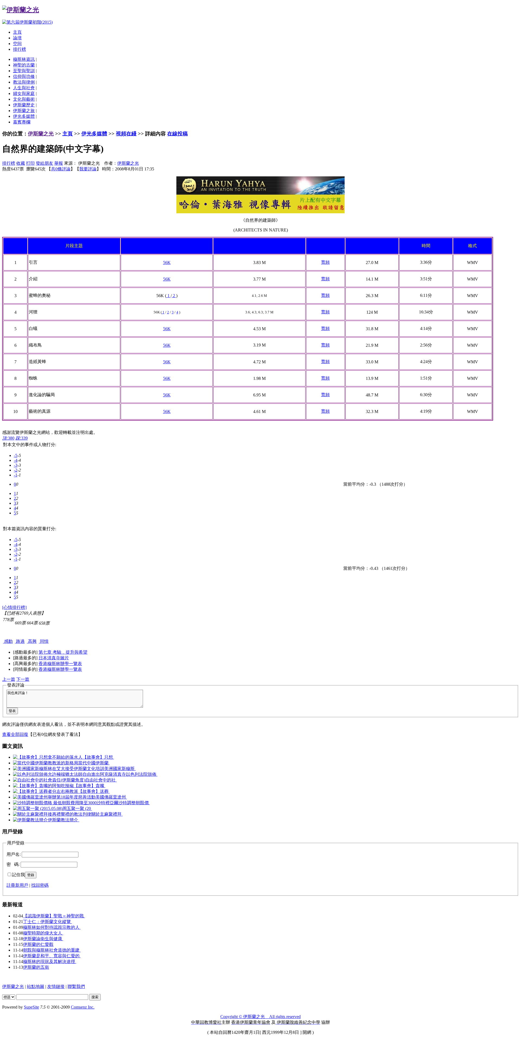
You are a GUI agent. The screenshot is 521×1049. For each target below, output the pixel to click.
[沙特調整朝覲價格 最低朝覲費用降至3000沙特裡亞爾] (65, 802)
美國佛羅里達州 (111, 797)
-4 (15, 460)
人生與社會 (24, 87)
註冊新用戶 (17, 885)
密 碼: (13, 864)
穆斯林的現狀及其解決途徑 (49, 961)
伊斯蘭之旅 (24, 110)
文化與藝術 (24, 99)
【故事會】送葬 (94, 791)
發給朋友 (44, 163)
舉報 (58, 163)
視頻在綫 (126, 133)
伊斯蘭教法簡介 (63, 820)
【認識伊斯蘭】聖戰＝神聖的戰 (54, 916)
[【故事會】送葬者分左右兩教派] (45, 791)
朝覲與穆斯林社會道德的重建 (52, 950)
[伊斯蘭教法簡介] (30, 820)
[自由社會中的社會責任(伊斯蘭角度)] (49, 780)
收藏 (20, 163)
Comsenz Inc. (82, 1007)
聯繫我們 (76, 986)
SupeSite (31, 1007)
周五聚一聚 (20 (77, 808)
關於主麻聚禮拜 (107, 814)
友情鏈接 (56, 986)
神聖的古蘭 (24, 65)
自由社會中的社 (101, 780)
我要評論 (88, 169)
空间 (17, 43)
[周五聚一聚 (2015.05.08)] (37, 808)
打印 (30, 163)
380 (8, 438)
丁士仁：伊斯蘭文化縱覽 (47, 921)
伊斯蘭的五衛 (36, 967)
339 (21, 438)
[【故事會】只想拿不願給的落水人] (47, 757)
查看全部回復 (15, 734)
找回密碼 (40, 885)
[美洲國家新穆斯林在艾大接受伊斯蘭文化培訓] (58, 768)
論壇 (17, 38)
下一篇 (22, 679)
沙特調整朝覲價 (134, 802)
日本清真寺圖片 (54, 658)
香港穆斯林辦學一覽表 (60, 663)
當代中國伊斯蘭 (94, 763)
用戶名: (14, 854)
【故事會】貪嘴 (89, 785)
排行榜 (19, 49)
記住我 (18, 874)
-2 (15, 470)
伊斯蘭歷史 (24, 105)
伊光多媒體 (24, 116)
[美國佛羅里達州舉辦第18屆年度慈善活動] (54, 797)
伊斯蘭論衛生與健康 (43, 938)
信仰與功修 (24, 76)
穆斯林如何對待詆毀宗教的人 (52, 927)
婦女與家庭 (24, 93)
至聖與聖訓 (24, 70)
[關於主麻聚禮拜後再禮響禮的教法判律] (52, 814)
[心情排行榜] (14, 607)
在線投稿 (177, 133)
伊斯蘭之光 (41, 133)
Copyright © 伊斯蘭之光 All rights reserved (260, 1016)
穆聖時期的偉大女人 (43, 933)
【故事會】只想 (98, 757)
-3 (15, 465)
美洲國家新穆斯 (120, 768)
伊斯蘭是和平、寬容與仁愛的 (52, 955)
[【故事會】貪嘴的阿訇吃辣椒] (43, 785)
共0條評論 (61, 169)
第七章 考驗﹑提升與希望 (63, 652)
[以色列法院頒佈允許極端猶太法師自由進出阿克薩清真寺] (69, 774)
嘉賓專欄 (21, 122)
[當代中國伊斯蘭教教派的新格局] (45, 763)
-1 (15, 475)
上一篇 (8, 679)
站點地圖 (35, 986)
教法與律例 (24, 82)
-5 (15, 455)
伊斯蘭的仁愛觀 (38, 944)
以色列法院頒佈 (141, 774)
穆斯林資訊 (24, 59)
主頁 (17, 32)
